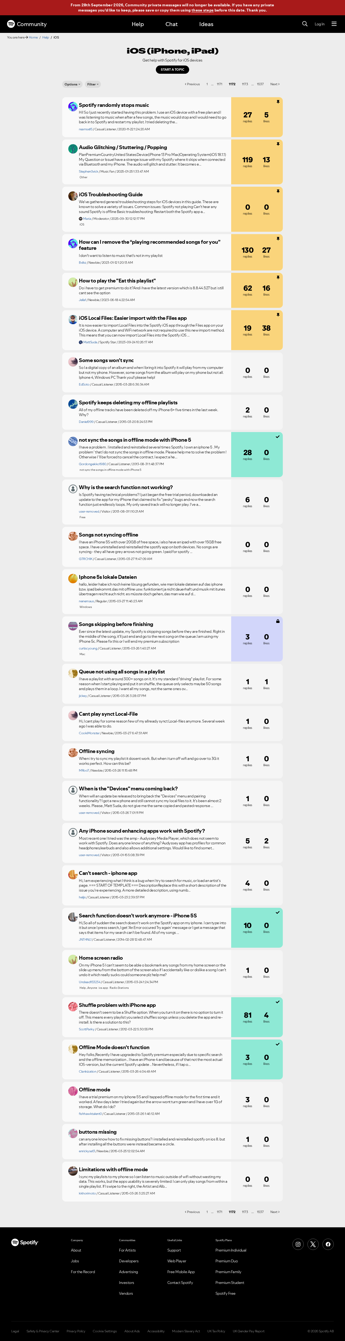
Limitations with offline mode (113, 1169)
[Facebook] (328, 1244)
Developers (128, 1261)
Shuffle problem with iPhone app (117, 1005)
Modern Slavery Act (186, 1331)
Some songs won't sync (106, 360)
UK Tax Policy (216, 1331)
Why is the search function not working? (126, 487)
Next (273, 84)
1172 (232, 84)
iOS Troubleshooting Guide (111, 194)
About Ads (132, 1331)
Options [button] (71, 84)
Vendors (126, 1293)
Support (174, 1250)
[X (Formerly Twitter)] (313, 1244)
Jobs (75, 1261)
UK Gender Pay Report (248, 1331)
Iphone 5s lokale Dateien (108, 577)
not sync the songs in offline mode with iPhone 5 (135, 440)
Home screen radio (101, 958)
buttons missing (98, 1132)
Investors (126, 1282)
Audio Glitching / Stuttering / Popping (123, 147)
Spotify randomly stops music (114, 105)
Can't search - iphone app (108, 873)
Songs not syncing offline (108, 535)
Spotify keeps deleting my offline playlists (128, 402)
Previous (193, 84)
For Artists (127, 1250)
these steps (203, 10)
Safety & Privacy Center (43, 1331)
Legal (15, 1331)
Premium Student (229, 1282)
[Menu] (334, 24)
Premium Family (228, 1271)
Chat (171, 24)
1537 (260, 84)
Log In (319, 24)
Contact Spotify (180, 1282)
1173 (245, 84)
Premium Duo (226, 1261)
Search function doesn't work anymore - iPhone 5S (138, 915)
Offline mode (94, 1089)
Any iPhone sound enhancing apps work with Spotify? (142, 831)
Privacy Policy (76, 1331)
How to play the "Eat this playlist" (117, 281)
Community (32, 24)
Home (33, 37)
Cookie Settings (105, 1331)
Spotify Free (225, 1293)
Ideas (206, 24)
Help (138, 24)
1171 (219, 84)
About (76, 1250)
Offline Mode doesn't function (114, 1047)
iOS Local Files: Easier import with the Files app (133, 318)
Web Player (176, 1261)
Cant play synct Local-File (108, 714)
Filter (91, 84)
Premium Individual (230, 1250)
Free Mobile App (181, 1271)
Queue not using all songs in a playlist (122, 672)
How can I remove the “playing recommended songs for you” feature (149, 245)
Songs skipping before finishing (116, 624)
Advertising (128, 1271)
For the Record (83, 1271)
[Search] (305, 24)
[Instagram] (298, 1244)
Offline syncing (97, 751)
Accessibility (156, 1331)
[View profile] (73, 106)
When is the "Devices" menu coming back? (128, 788)
